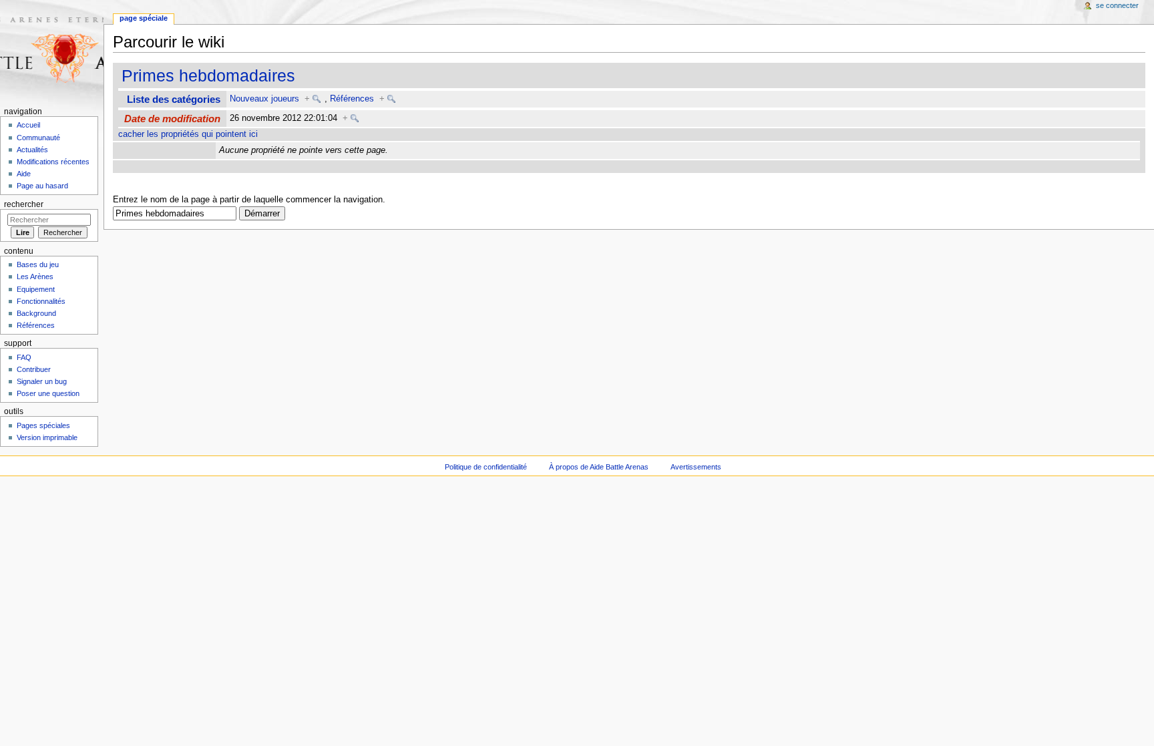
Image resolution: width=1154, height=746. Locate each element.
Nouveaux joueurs (264, 99)
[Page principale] (52, 52)
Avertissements (695, 467)
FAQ (24, 357)
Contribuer (34, 369)
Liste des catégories (173, 99)
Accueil (28, 125)
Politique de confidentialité (486, 467)
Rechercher (23, 204)
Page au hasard (42, 186)
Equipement (36, 289)
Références (352, 99)
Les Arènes (35, 276)
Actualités (32, 150)
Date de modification (172, 118)
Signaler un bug (42, 381)
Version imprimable (47, 437)
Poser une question (48, 393)
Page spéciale (144, 18)
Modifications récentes (53, 162)
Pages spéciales (43, 425)
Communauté (38, 138)
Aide (24, 174)
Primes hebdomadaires (208, 75)
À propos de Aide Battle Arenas (598, 467)
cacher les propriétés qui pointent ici (188, 134)
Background (36, 313)
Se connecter (1117, 5)
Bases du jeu (38, 264)
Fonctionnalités (41, 301)
